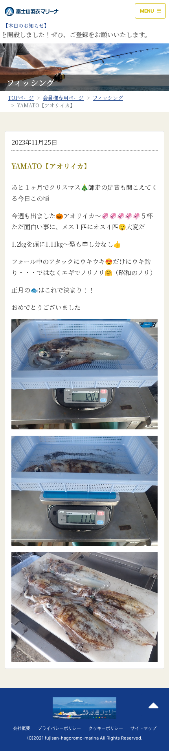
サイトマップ (143, 728)
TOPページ (21, 97)
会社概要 (21, 728)
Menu (147, 11)
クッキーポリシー (105, 728)
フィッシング (108, 97)
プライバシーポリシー (59, 728)
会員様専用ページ (63, 97)
